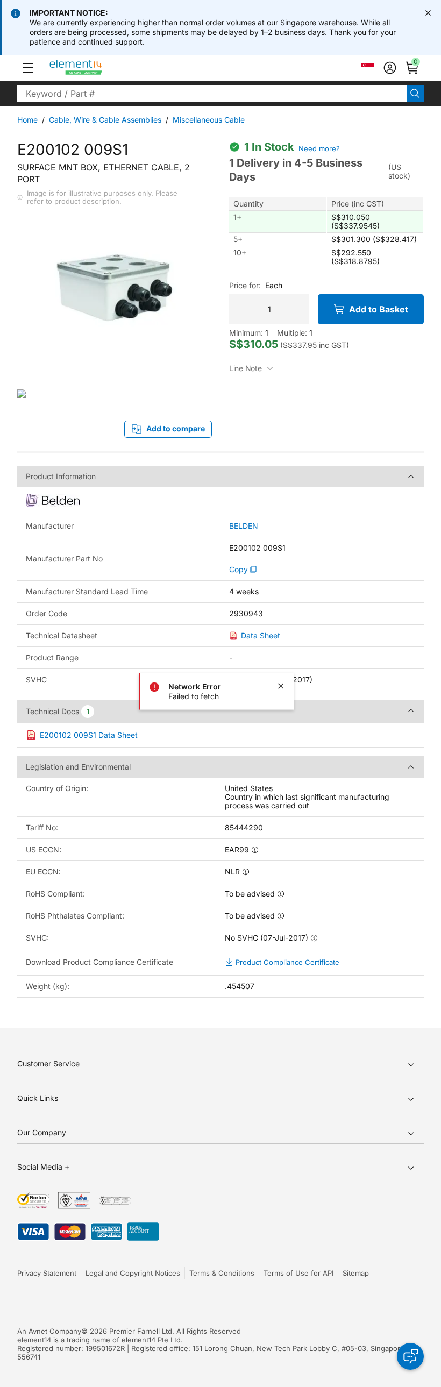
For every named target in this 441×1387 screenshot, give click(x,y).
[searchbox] (212, 93)
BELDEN (243, 526)
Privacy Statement (46, 1273)
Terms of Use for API (298, 1273)
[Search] (415, 93)
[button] (28, 68)
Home (27, 119)
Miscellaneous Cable (209, 119)
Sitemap (356, 1273)
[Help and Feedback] (410, 1356)
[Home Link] (96, 68)
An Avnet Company (49, 1331)
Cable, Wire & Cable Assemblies (105, 119)
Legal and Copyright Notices (133, 1273)
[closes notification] (428, 13)
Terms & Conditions (221, 1273)
